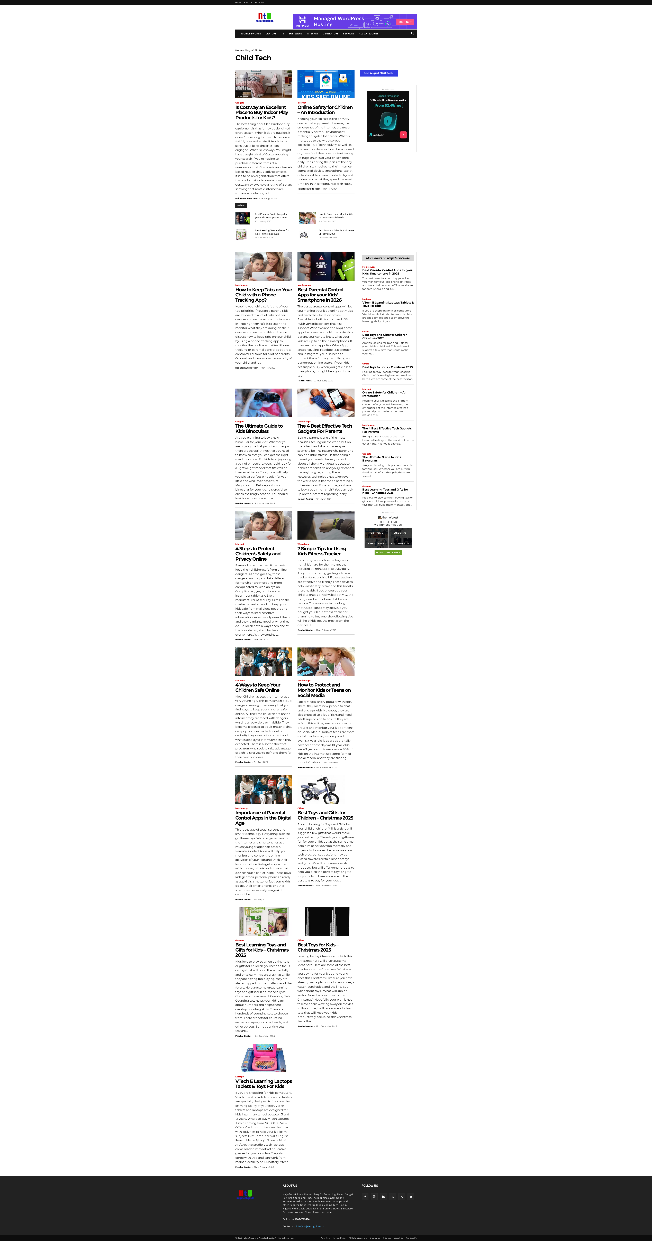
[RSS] (392, 1196)
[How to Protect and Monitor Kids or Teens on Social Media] (307, 218)
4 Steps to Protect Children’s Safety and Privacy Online (257, 554)
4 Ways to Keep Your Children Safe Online (257, 687)
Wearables (303, 544)
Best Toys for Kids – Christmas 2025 (317, 947)
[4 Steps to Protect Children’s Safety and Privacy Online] (263, 525)
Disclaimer (375, 1237)
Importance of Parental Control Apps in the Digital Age (263, 818)
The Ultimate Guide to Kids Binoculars (259, 428)
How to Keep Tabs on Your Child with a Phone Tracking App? (263, 295)
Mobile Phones (251, 33)
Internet (312, 33)
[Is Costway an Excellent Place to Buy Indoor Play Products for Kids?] (263, 84)
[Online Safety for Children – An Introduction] (326, 84)
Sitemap (387, 1237)
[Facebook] (365, 1196)
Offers (300, 808)
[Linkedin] (383, 1196)
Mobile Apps (241, 285)
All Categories (368, 33)
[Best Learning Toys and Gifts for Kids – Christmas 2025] (241, 235)
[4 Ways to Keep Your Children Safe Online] (263, 661)
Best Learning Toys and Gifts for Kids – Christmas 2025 (261, 950)
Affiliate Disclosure (358, 1237)
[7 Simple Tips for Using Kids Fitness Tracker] (326, 525)
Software (295, 33)
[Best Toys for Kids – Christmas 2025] (326, 921)
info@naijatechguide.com (310, 1226)
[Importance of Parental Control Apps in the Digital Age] (263, 789)
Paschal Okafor (243, 503)
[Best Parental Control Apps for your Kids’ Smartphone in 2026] (242, 218)
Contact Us (411, 1237)
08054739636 (302, 1219)
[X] (401, 1196)
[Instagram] (374, 1196)
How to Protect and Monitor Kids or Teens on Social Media (324, 690)
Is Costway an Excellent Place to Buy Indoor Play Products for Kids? (261, 112)
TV (282, 33)
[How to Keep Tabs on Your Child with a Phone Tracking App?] (263, 266)
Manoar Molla (304, 380)
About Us (248, 2)
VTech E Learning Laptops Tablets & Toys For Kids (263, 1083)
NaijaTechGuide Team (246, 198)
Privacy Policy (339, 1237)
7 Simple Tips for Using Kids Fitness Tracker (321, 551)
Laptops (271, 33)
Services (348, 33)
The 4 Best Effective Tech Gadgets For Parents (324, 428)
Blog (247, 50)
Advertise (259, 2)
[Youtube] (411, 1196)
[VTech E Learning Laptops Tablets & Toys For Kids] (263, 1058)
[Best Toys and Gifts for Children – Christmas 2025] (305, 235)
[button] (413, 33)
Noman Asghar (305, 499)
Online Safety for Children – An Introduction (324, 109)
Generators (330, 33)
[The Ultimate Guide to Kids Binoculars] (263, 403)
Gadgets (239, 103)
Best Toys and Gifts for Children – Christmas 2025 (325, 815)
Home (238, 2)
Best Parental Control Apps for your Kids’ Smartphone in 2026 (320, 295)
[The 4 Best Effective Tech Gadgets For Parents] (326, 403)
